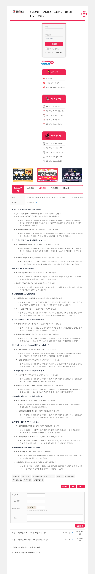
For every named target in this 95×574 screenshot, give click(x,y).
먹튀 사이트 (47, 12)
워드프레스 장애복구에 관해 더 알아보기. (25, 552)
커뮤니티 (68, 12)
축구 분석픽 (56, 135)
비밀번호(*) (16, 501)
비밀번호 (48, 35)
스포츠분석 (58, 12)
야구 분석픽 (56, 99)
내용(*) (14, 518)
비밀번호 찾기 (50, 52)
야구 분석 (43, 188)
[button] (31, 202)
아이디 (47, 27)
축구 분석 (31, 188)
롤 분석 (66, 188)
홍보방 (32, 16)
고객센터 (41, 16)
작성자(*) (15, 495)
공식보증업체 (35, 12)
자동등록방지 (16, 508)
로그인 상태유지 (55, 49)
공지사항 (54, 72)
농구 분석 (55, 188)
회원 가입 (59, 52)
